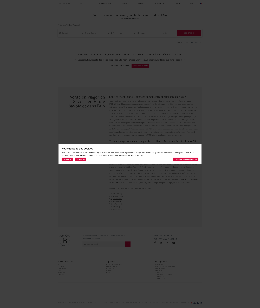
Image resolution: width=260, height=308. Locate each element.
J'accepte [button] (67, 159)
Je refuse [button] (81, 159)
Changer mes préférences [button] (186, 159)
